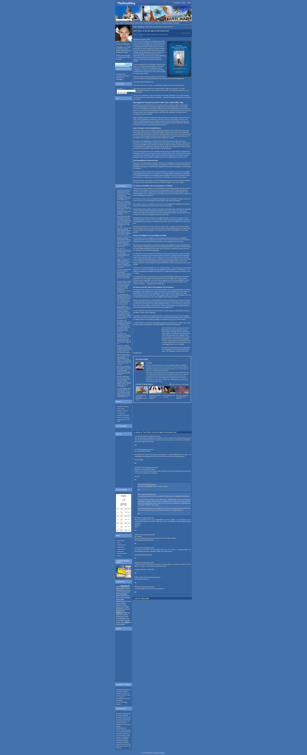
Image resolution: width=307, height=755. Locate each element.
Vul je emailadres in (89, 90)
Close (230, 77)
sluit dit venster (96, 95)
